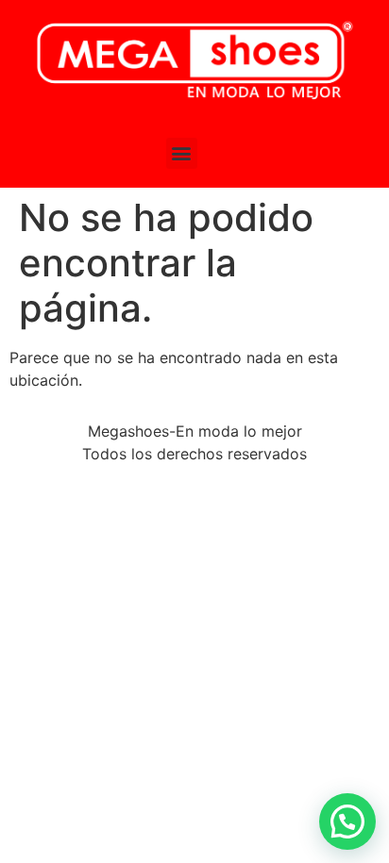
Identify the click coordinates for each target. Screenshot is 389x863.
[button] (181, 153)
